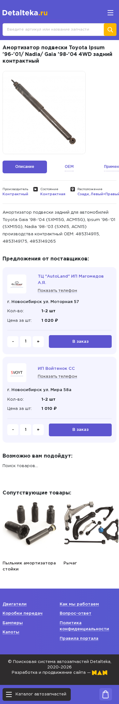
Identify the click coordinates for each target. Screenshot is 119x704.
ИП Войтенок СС (56, 368)
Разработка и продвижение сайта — (52, 672)
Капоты (11, 632)
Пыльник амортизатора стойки (29, 566)
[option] (44, 112)
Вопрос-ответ (75, 613)
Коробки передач (23, 613)
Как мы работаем (79, 604)
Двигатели (15, 604)
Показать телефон (57, 291)
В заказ (80, 341)
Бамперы (13, 623)
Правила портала (79, 638)
